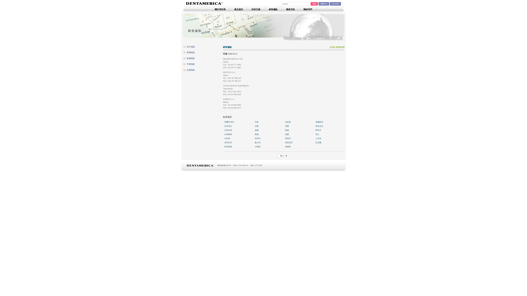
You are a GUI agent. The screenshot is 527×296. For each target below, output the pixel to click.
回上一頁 (283, 156)
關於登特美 (220, 9)
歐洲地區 (191, 58)
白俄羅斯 (228, 134)
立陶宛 (257, 147)
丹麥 (257, 122)
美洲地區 (191, 52)
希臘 (257, 134)
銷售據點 (273, 9)
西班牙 (318, 130)
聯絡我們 (307, 9)
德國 (257, 130)
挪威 (287, 130)
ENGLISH (335, 4)
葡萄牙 (288, 138)
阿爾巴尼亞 (229, 122)
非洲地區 (191, 70)
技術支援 (256, 9)
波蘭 (287, 134)
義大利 (257, 143)
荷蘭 (287, 126)
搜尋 (314, 4)
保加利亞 (228, 143)
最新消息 (290, 9)
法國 (257, 126)
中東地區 (191, 64)
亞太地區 (191, 47)
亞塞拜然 (228, 130)
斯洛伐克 (319, 126)
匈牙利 (257, 138)
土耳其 (318, 138)
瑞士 (317, 134)
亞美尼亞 (228, 126)
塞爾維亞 (319, 122)
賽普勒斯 (228, 147)
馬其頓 (288, 122)
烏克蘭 (318, 143)
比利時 (227, 138)
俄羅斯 (288, 147)
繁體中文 (324, 4)
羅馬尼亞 (289, 143)
